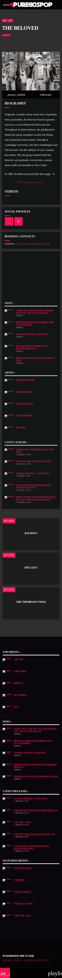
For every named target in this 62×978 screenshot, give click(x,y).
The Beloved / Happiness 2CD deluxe (34, 834)
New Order (20, 695)
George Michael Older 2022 (32, 334)
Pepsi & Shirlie (22, 892)
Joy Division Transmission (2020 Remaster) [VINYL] (33, 486)
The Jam (18, 659)
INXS (16, 707)
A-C (4, 21)
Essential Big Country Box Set (33, 461)
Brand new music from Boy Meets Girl (36, 776)
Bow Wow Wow (22, 868)
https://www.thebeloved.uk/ (33, 244)
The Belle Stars (23, 904)
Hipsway (18, 683)
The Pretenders (25, 380)
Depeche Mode (24, 392)
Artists (7, 960)
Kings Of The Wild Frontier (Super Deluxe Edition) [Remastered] (35, 498)
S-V (10, 21)
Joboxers (19, 880)
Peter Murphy (24, 416)
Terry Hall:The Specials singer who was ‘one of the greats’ (34, 311)
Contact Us (42, 960)
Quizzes (28, 960)
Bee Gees (21, 427)
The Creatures (24, 404)
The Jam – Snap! (22, 822)
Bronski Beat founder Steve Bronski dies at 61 (32, 347)
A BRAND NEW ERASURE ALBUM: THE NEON (36, 810)
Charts (17, 960)
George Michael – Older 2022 (32, 473)
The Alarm (20, 671)
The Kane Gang (22, 916)
